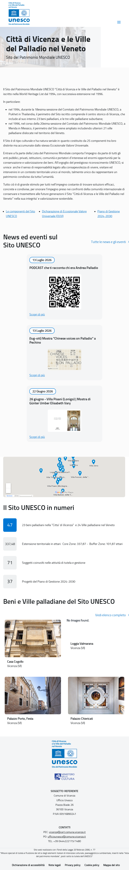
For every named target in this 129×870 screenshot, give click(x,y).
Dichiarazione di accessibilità (28, 865)
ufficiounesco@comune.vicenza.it (67, 836)
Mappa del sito (111, 865)
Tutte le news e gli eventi (108, 242)
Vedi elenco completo (110, 615)
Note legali (55, 865)
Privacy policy (72, 865)
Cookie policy (91, 865)
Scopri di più (37, 314)
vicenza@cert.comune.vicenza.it (67, 832)
